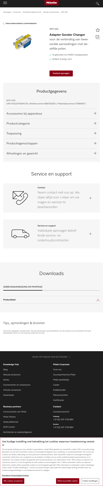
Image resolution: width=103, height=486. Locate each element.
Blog (5, 370)
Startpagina (7, 12)
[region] (51, 461)
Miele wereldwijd (61, 380)
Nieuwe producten (12, 375)
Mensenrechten (60, 395)
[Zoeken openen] (97, 4)
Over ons (57, 370)
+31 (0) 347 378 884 (63, 420)
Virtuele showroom (12, 390)
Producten (17, 12)
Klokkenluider (59, 390)
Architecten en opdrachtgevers (17, 432)
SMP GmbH (9, 427)
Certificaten (58, 400)
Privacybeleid (16, 475)
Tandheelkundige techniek (32, 12)
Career (56, 385)
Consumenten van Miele (14, 412)
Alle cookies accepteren (13, 481)
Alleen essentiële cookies (68, 481)
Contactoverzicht (61, 412)
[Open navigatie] (5, 4)
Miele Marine (9, 417)
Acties (6, 380)
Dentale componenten (51, 12)
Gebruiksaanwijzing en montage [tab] (22, 287)
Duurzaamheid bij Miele (64, 375)
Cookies (25, 475)
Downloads (8, 395)
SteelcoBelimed (10, 422)
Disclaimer (6, 475)
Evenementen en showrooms (17, 385)
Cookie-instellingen (90, 481)
